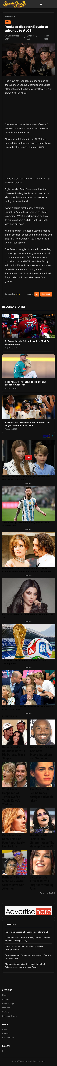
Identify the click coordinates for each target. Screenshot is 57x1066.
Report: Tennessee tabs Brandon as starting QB (26, 932)
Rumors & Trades (9, 1016)
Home (7, 17)
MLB (13, 17)
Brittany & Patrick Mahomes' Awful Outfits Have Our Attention (13, 883)
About (4, 1029)
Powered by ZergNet (47, 893)
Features (6, 1008)
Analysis (5, 999)
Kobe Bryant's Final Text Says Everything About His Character (42, 752)
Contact (5, 1033)
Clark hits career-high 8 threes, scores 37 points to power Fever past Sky (27, 939)
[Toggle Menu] (41, 4)
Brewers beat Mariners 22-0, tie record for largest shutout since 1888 (27, 424)
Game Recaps (8, 1003)
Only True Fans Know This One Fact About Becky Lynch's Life (13, 840)
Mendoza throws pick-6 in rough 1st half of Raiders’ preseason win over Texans (25, 965)
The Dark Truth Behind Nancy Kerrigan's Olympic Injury (41, 795)
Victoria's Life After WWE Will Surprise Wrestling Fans (42, 883)
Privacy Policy (8, 1038)
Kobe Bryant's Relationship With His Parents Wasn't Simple (14, 752)
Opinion (5, 1012)
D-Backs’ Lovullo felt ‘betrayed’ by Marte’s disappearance (24, 948)
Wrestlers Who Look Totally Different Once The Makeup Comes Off (42, 840)
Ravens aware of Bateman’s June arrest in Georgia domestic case (28, 956)
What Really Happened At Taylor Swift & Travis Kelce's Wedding (11, 797)
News (4, 995)
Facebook (46, 294)
